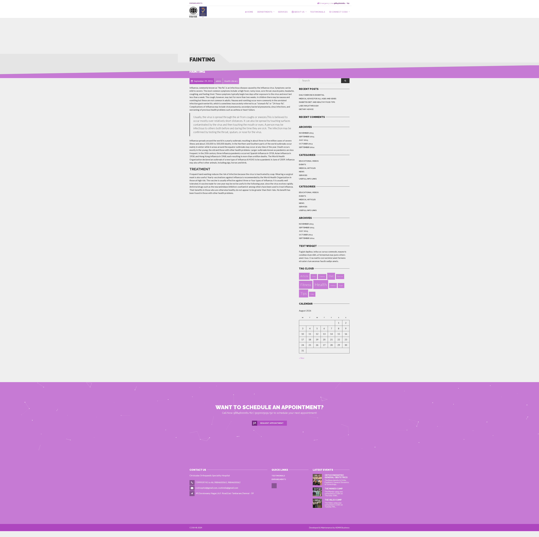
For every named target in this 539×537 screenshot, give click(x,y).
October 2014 (306, 144)
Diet (331, 276)
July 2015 (303, 140)
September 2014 (306, 147)
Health (321, 284)
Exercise (340, 276)
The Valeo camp (333, 500)
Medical (332, 285)
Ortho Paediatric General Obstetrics (336, 476)
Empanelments (195, 3)
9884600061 (339, 3)
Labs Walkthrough (308, 106)
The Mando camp (334, 489)
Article (304, 276)
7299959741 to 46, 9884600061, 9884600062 (217, 482)
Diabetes (322, 276)
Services (283, 12)
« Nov (301, 358)
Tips (303, 293)
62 (348, 3)
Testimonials (317, 12)
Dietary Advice (306, 109)
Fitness (305, 285)
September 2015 (306, 137)
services (303, 175)
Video (312, 294)
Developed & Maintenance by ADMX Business (329, 527)
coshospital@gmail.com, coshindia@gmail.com (216, 488)
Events (302, 164)
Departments (264, 12)
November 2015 (306, 133)
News (301, 172)
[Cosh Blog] (274, 488)
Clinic (314, 276)
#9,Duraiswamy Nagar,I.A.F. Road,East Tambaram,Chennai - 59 (225, 493)
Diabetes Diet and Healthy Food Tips (317, 102)
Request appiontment (272, 423)
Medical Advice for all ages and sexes (317, 99)
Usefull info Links (308, 179)
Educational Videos (309, 161)
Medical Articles (307, 168)
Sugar (341, 285)
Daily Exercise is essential (311, 95)
